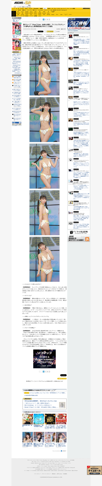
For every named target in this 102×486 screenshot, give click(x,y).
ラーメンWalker (26, 470)
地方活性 (54, 10)
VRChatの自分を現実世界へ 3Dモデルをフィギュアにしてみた (41, 401)
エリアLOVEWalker (33, 470)
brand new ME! (57, 464)
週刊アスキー (35, 10)
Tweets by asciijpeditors (73, 30)
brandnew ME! (35, 16)
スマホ (58, 8)
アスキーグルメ (29, 10)
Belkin (48, 13)
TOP (28, 460)
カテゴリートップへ (62, 378)
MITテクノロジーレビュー (62, 469)
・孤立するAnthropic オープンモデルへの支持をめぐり (16, 62)
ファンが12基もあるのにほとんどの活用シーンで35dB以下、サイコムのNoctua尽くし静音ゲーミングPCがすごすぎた (81, 114)
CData (44, 14)
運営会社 (54, 473)
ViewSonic (44, 13)
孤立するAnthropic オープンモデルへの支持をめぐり (38, 405)
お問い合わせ (59, 473)
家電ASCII (24, 10)
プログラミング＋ (55, 467)
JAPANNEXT (27, 15)
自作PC (49, 8)
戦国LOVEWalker (75, 470)
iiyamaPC (26, 11)
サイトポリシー (37, 473)
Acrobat (22, 14)
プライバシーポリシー (46, 473)
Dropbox (39, 14)
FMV (18, 11)
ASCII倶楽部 (86, 8)
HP (48, 11)
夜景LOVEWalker (54, 470)
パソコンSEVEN (35, 11)
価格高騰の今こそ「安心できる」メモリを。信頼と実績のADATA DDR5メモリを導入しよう (81, 155)
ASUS (44, 11)
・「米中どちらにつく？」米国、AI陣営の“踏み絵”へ (16, 58)
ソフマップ (52, 464)
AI (16, 8)
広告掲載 (65, 473)
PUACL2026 (58, 10)
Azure (31, 14)
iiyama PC (47, 461)
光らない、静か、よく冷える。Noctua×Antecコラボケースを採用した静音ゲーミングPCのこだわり (80, 92)
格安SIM (19, 10)
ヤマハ (57, 14)
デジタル (30, 8)
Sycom (31, 11)
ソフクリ (70, 14)
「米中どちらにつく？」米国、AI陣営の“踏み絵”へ (37, 403)
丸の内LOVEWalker (67, 470)
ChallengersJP (64, 10)
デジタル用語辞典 (49, 469)
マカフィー (39, 461)
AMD (22, 13)
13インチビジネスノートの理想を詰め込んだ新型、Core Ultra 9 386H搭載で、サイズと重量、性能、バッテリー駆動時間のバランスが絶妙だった (81, 175)
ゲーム (68, 8)
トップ (13, 8)
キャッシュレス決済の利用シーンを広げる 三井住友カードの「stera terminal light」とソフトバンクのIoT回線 (81, 187)
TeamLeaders (40, 10)
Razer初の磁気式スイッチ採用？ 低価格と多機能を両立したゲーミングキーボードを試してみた (81, 134)
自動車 (41, 8)
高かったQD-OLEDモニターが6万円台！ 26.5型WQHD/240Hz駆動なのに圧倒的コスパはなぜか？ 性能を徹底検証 (81, 53)
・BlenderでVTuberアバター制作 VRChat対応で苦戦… (16, 66)
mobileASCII (55, 469)
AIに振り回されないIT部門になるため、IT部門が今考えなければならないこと (81, 124)
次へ (48, 19)
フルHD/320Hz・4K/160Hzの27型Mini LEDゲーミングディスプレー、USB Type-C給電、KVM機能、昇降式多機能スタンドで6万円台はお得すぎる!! (81, 63)
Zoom (61, 14)
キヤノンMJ (47, 463)
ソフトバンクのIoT (66, 14)
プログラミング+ (47, 10)
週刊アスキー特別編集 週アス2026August (17, 20)
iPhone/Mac (36, 8)
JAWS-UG (36, 463)
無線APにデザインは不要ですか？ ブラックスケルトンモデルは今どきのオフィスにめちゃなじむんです (82, 103)
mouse (22, 11)
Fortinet (52, 14)
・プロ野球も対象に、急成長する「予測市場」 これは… (16, 70)
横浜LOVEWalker (40, 470)
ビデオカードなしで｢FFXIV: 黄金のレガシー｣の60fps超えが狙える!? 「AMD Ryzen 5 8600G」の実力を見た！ (81, 226)
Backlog (48, 14)
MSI (39, 11)
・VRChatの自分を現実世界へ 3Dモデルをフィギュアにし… (16, 54)
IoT (18, 8)
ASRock (35, 13)
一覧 (45, 31)
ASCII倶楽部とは (18, 73)
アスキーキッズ (14, 10)
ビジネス (22, 8)
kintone (26, 14)
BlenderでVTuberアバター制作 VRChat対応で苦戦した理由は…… (41, 407)
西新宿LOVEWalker (47, 470)
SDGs (51, 10)
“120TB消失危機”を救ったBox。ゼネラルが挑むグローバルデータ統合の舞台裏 (81, 208)
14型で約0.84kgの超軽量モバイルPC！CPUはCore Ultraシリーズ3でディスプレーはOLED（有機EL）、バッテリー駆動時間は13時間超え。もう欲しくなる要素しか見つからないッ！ (81, 144)
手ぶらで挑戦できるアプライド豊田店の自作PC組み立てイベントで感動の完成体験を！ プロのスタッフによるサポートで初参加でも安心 (81, 196)
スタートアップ (63, 8)
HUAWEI (39, 13)
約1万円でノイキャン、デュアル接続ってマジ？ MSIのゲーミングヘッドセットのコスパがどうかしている (81, 164)
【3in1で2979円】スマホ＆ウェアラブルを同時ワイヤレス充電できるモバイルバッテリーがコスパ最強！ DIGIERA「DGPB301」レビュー (81, 75)
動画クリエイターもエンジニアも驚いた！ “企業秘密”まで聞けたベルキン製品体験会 (81, 83)
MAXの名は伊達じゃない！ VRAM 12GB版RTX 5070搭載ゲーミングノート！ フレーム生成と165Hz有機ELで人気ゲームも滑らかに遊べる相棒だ (81, 42)
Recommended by (57, 451)
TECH (26, 8)
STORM (68, 461)
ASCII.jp (18, 3)
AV (52, 8)
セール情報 (72, 8)
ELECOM (18, 13)
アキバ (55, 8)
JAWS (18, 14)
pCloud (61, 464)
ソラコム (35, 14)
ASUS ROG (27, 13)
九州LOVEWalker (61, 470)
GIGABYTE (31, 13)
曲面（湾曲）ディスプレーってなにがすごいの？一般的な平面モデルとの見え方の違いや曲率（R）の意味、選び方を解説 (81, 217)
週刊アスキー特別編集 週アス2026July (17, 36)
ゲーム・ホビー (28, 2)
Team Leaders (48, 467)
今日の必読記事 (37, 469)
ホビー (45, 8)
